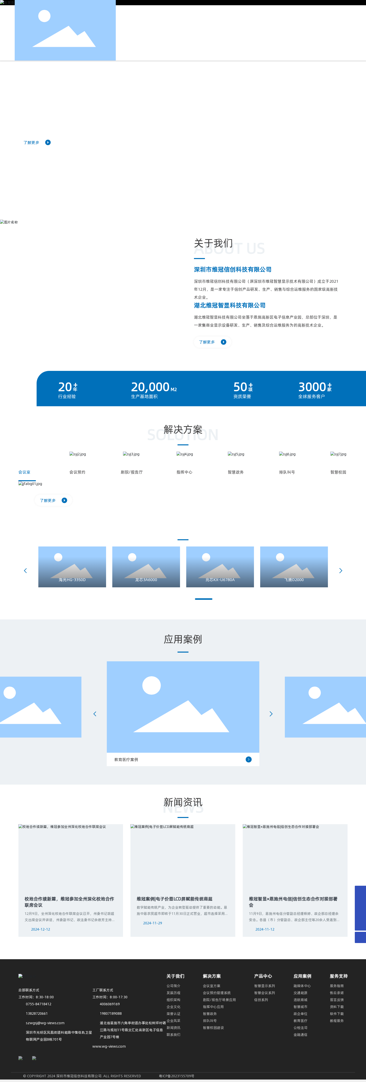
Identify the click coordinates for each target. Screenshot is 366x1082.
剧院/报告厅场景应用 (219, 999)
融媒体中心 (302, 985)
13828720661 (37, 1013)
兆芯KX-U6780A (220, 579)
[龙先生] (360, 902)
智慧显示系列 (264, 985)
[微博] (36, 1060)
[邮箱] (360, 913)
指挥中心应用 (213, 1006)
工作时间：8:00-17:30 (109, 997)
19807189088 (111, 1013)
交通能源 (300, 992)
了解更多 (31, 142)
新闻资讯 (174, 1027)
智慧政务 (210, 1013)
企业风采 (174, 1020)
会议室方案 (211, 985)
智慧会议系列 (264, 992)
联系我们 (174, 1034)
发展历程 (174, 992)
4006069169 (110, 1004)
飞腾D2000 (294, 579)
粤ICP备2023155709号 (176, 1076)
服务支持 (339, 976)
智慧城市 (300, 1006)
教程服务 (337, 1020)
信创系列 (261, 999)
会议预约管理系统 (217, 992)
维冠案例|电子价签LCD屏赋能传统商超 (175, 899)
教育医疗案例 (126, 759)
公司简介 (174, 985)
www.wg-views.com (109, 1046)
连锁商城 (300, 999)
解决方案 (212, 976)
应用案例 (302, 976)
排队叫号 (210, 1020)
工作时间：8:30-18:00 (36, 997)
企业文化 (174, 1006)
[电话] (360, 891)
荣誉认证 (174, 1013)
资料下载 (337, 1006)
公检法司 (300, 1027)
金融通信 (300, 1034)
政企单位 (300, 1013)
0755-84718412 (38, 1004)
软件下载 (337, 1013)
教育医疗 (300, 1020)
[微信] (22, 1060)
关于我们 (175, 976)
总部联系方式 (28, 990)
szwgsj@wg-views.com (45, 1022)
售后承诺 (337, 992)
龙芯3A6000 (146, 579)
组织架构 (174, 999)
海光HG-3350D (72, 579)
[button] (179, 206)
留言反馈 (337, 999)
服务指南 (337, 985)
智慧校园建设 (213, 1027)
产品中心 (263, 976)
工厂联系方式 (102, 990)
